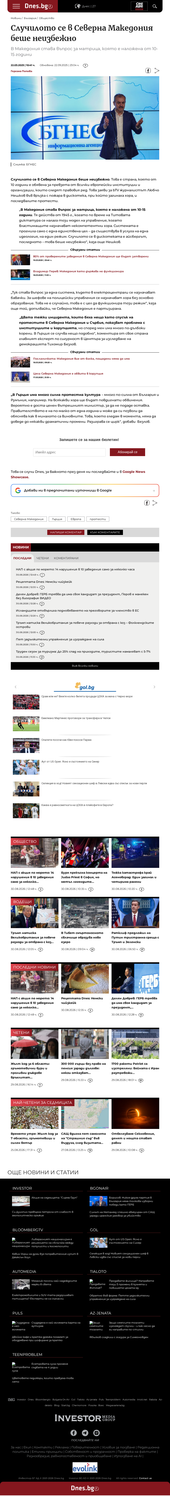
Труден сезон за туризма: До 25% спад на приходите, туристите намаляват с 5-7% (83, 651)
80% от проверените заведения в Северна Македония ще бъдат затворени (91, 256)
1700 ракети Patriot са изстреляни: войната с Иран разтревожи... (135, 1068)
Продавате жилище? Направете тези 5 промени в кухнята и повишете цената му (131, 1284)
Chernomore (79, 1405)
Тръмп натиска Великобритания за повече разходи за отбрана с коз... (33, 937)
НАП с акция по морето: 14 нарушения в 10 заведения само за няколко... (32, 877)
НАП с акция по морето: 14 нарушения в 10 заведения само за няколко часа (75, 569)
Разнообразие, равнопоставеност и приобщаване (69, 1456)
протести (98, 519)
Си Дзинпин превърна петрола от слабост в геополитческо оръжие (42, 1213)
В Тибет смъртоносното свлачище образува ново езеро (82, 937)
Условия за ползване (118, 1447)
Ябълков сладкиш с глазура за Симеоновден (119, 1337)
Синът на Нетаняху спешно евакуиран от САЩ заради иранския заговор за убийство (122, 1214)
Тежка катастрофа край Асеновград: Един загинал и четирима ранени (134, 877)
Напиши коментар (65, 532)
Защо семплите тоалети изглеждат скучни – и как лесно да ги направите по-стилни (132, 1326)
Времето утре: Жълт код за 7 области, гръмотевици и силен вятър (34, 1138)
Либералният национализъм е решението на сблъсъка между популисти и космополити (53, 1243)
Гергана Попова (21, 71)
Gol (94, 1230)
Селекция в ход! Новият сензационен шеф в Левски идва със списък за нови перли (94, 783)
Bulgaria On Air (60, 1399)
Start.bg (65, 1405)
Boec (101, 1405)
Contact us (145, 1478)
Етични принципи (47, 1452)
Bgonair (99, 1188)
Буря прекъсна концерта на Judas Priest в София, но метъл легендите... (84, 877)
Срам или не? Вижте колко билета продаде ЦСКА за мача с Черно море (86, 696)
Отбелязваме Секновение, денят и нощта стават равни (133, 1138)
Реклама (62, 1447)
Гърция (57, 519)
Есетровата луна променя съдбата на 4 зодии (50, 1365)
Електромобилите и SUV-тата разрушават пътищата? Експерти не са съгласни (43, 1297)
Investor (22, 1188)
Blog (57, 1405)
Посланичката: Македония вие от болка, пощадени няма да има (81, 358)
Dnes (31, 1399)
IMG (11, 1399)
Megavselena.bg (115, 1405)
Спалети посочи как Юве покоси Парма (66, 739)
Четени (42, 558)
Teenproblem (27, 1354)
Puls (17, 1313)
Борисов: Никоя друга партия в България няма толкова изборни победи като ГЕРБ (131, 1201)
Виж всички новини (85, 665)
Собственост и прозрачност (90, 1452)
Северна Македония (29, 519)
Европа (76, 519)
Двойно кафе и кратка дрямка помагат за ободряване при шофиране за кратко (40, 1338)
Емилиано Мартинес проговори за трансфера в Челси (75, 718)
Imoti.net (142, 1399)
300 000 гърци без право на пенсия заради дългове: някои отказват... (83, 1068)
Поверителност (85, 1447)
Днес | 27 (89, 6)
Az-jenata (100, 1313)
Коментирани (66, 558)
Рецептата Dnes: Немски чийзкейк (44, 582)
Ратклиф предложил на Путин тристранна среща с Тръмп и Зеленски (135, 937)
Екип (27, 1447)
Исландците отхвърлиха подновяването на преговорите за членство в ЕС (77, 610)
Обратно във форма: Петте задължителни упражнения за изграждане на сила (119, 1297)
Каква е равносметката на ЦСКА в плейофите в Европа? (77, 805)
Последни (22, 558)
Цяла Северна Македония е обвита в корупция (68, 373)
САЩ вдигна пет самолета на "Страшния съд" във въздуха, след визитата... (83, 1138)
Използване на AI (128, 1456)
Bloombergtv (27, 1230)
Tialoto (98, 1271)
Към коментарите (105, 532)
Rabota (153, 1399)
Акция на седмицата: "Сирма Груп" (54, 1197)
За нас (16, 1447)
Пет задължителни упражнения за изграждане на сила (60, 639)
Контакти (43, 1447)
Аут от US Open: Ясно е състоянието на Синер (70, 761)
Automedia (24, 1271)
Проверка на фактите (137, 1452)
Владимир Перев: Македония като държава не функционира (78, 271)
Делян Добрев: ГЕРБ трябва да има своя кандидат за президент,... (134, 1002)
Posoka (92, 1405)
